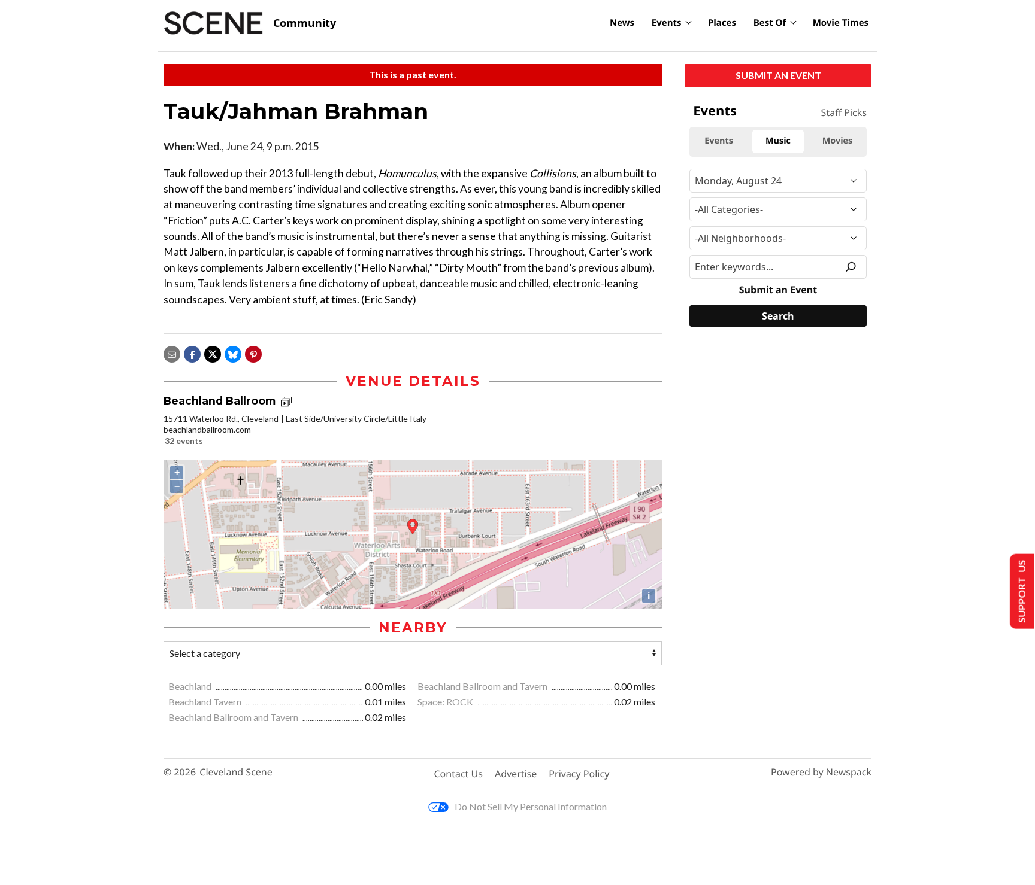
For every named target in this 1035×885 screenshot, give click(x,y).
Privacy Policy (579, 773)
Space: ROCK (446, 701)
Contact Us (458, 773)
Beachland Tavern (205, 701)
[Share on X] (212, 352)
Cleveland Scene (236, 772)
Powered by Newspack (821, 772)
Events (667, 23)
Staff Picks (844, 112)
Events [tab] (718, 141)
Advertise (516, 773)
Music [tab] (778, 141)
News (622, 23)
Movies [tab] (837, 141)
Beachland (190, 686)
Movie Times (840, 23)
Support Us (1021, 591)
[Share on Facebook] (192, 352)
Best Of (769, 23)
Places (722, 23)
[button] (253, 352)
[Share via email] (172, 352)
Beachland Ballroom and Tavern (483, 686)
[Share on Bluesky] (233, 352)
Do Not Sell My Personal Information (531, 806)
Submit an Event (778, 75)
